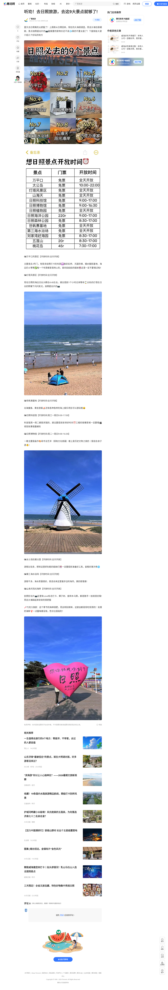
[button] (137, 20)
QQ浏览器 (87, 973)
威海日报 (27, 877)
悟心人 (26, 748)
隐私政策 (52, 973)
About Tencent (36, 973)
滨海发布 (27, 785)
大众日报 (27, 822)
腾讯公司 (60, 983)
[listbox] (63, 814)
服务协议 (45, 973)
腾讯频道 (94, 973)
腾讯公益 (80, 973)
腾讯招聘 (73, 973)
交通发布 (27, 803)
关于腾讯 (27, 973)
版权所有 (66, 983)
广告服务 (66, 973)
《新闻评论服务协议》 (55, 903)
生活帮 (26, 840)
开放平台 (59, 973)
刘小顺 (26, 767)
